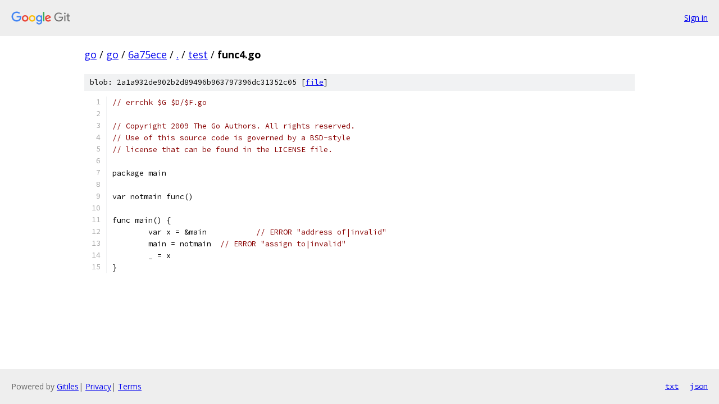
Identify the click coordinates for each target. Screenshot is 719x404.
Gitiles (68, 386)
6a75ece (147, 54)
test (198, 54)
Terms (130, 386)
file (315, 82)
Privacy (98, 386)
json (699, 386)
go (90, 54)
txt (672, 386)
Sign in (696, 17)
